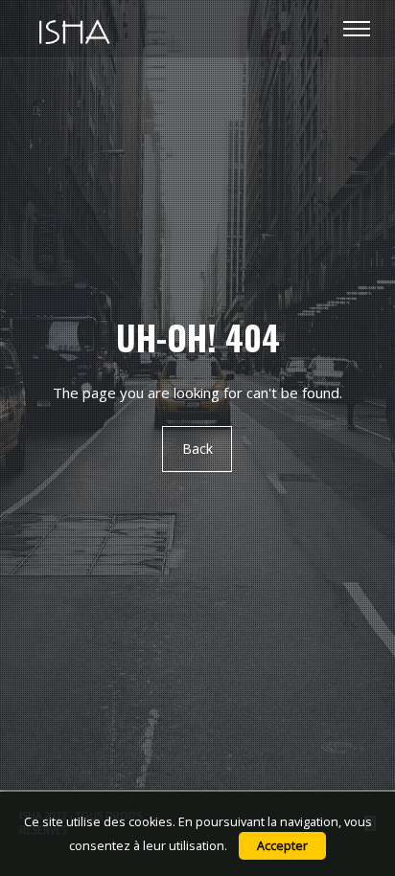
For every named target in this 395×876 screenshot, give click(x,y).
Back (197, 449)
